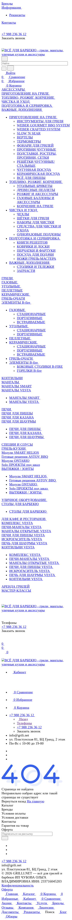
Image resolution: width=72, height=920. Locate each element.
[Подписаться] (5, 838)
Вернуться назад (14, 801)
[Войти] (3, 640)
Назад (23, 719)
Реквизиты (17, 15)
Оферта (7, 889)
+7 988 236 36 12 (14, 34)
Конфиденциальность (18, 885)
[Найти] (10, 68)
